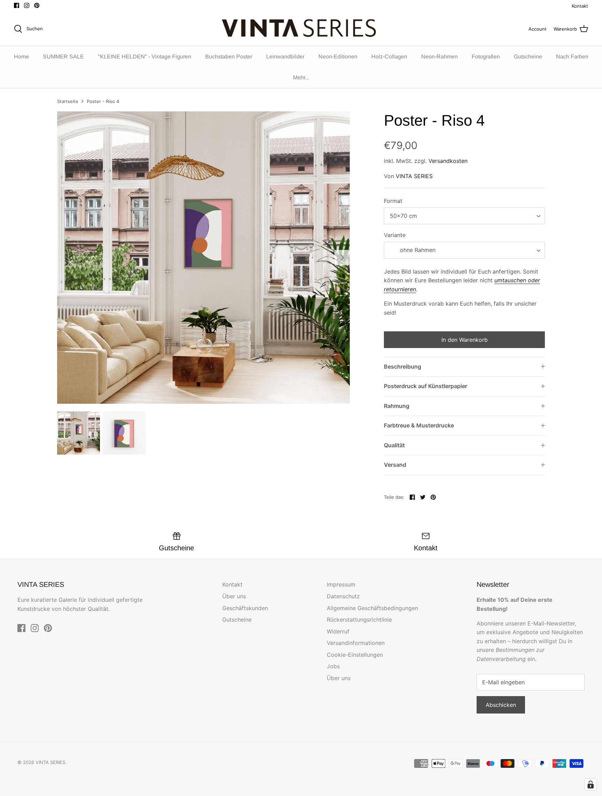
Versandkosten (448, 160)
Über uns (234, 596)
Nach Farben (572, 57)
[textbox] (416, 250)
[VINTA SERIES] (301, 29)
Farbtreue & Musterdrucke (419, 425)
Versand (395, 464)
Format (393, 200)
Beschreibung (402, 366)
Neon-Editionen (337, 57)
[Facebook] (16, 5)
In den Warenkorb (464, 339)
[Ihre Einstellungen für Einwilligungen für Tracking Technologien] (590, 784)
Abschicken (501, 704)
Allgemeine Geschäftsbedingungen (372, 608)
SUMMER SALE (63, 57)
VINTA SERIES (414, 176)
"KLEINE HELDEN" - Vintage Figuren (144, 57)
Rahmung (396, 405)
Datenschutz (343, 596)
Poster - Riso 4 (103, 101)
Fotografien (486, 57)
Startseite (67, 101)
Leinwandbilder (285, 57)
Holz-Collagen (389, 57)
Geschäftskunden (245, 608)
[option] (203, 257)
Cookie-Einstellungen (355, 654)
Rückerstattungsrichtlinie (359, 619)
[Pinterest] (36, 5)
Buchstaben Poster (228, 57)
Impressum (341, 584)
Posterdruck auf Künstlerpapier (425, 386)
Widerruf (338, 631)
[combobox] (464, 215)
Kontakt (580, 6)
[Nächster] (342, 257)
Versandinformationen (356, 642)
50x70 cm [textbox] (403, 215)
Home (21, 57)
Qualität (394, 445)
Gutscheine (528, 57)
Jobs (333, 666)
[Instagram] (26, 5)
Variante (395, 234)
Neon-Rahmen (439, 57)
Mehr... (301, 77)
